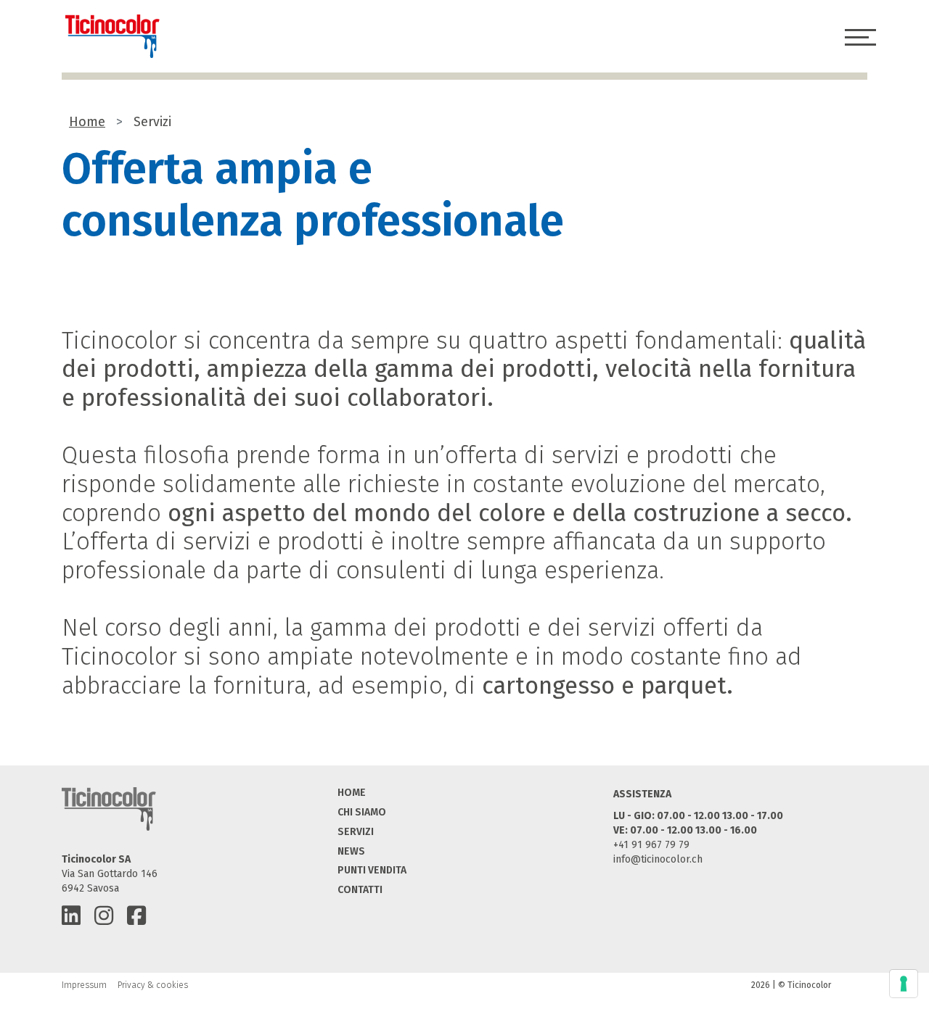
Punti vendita (371, 870)
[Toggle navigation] (861, 37)
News (351, 851)
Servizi (355, 832)
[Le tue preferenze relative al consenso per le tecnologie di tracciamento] (903, 983)
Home (87, 122)
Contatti (359, 890)
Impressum (84, 985)
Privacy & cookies (153, 985)
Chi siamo (361, 812)
